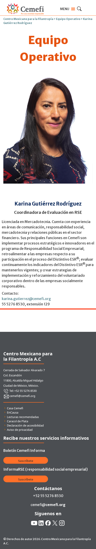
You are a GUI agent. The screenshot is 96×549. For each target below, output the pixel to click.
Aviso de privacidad (20, 430)
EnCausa (12, 412)
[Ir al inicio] (25, 2)
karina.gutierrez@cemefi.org (26, 298)
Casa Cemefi (15, 408)
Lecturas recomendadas (23, 417)
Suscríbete (25, 461)
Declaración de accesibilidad (25, 425)
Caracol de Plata (17, 421)
